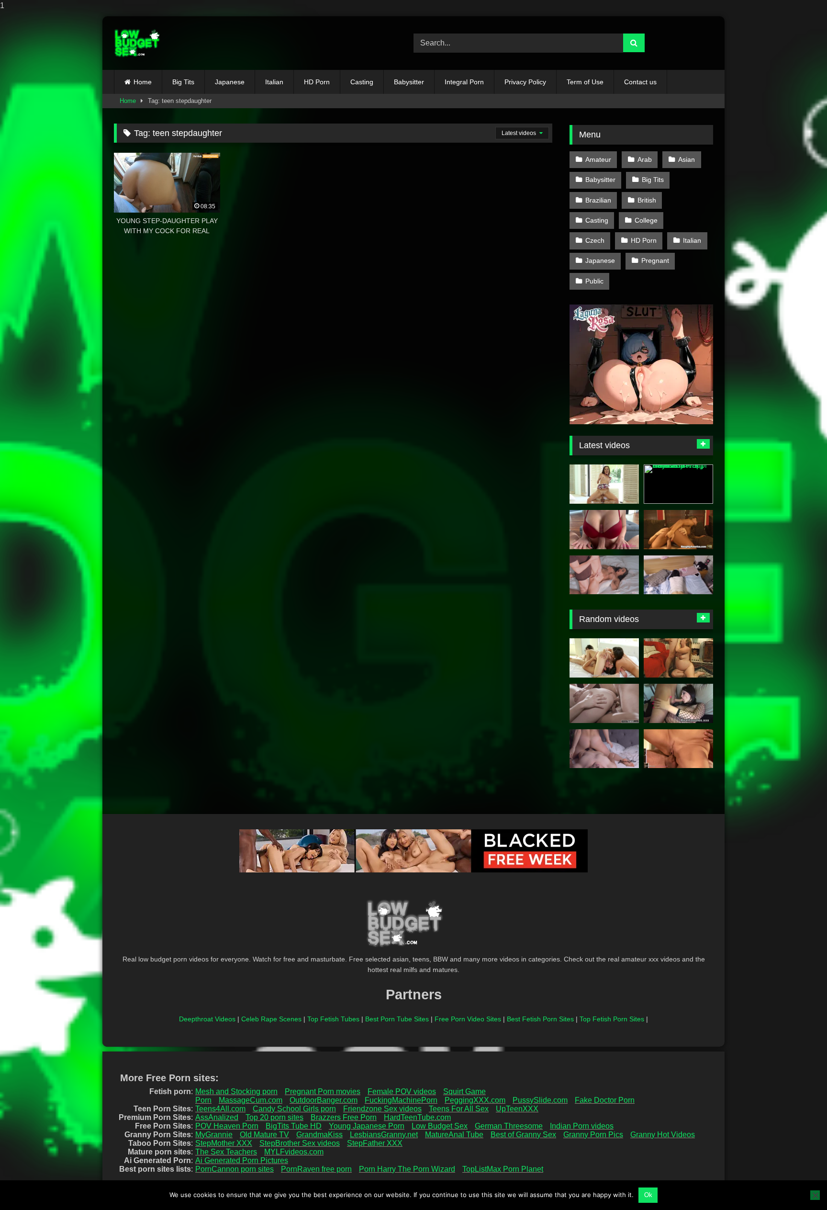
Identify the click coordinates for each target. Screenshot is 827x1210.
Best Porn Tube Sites (397, 1019)
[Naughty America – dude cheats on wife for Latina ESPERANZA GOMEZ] (678, 529)
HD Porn (317, 82)
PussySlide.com (540, 1100)
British (646, 200)
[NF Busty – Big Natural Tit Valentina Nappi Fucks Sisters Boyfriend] (678, 484)
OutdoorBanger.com (324, 1100)
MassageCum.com (250, 1100)
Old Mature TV (264, 1135)
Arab (644, 159)
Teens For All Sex (459, 1109)
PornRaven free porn (316, 1169)
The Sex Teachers (226, 1152)
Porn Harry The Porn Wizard (407, 1169)
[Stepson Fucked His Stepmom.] (604, 575)
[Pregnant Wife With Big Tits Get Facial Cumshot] (678, 658)
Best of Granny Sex (523, 1135)
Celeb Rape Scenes (271, 1019)
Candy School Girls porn (294, 1109)
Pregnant (655, 260)
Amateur (598, 159)
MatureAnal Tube (454, 1135)
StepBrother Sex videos (299, 1143)
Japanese (230, 82)
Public (594, 281)
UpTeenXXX (517, 1109)
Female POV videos (402, 1091)
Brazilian (598, 200)
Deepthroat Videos (207, 1019)
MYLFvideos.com (294, 1152)
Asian (686, 159)
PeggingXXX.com (475, 1100)
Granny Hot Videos (662, 1135)
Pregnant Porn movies (322, 1091)
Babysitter (409, 82)
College (646, 220)
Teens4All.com (220, 1109)
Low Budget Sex (440, 1126)
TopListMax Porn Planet (502, 1169)
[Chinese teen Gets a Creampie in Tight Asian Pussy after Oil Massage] (678, 575)
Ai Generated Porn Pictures (241, 1160)
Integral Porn (464, 82)
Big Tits (183, 82)
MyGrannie (214, 1135)
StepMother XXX (223, 1143)
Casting (361, 82)
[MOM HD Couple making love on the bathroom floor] (678, 749)
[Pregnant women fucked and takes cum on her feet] (678, 703)
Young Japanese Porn (366, 1126)
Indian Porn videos (582, 1126)
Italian (274, 82)
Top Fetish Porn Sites (612, 1019)
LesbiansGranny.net (384, 1135)
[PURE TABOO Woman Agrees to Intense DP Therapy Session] (604, 703)
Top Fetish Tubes (333, 1019)
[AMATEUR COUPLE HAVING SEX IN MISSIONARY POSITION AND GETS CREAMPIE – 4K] (604, 749)
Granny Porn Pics (593, 1135)
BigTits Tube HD (294, 1126)
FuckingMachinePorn (401, 1100)
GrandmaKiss (319, 1135)
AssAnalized (216, 1117)
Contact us (640, 82)
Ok (648, 1195)
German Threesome (509, 1126)
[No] (815, 1195)
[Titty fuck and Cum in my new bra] (604, 529)
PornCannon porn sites (234, 1169)
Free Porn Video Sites (468, 1019)
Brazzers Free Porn (344, 1117)
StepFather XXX (374, 1143)
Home (143, 82)
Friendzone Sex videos (382, 1109)
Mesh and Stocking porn (236, 1091)
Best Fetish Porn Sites (540, 1019)
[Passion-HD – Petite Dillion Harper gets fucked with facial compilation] (604, 484)
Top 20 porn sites (274, 1117)
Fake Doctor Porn (605, 1100)
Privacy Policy (525, 82)
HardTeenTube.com (417, 1117)
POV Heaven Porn (226, 1126)
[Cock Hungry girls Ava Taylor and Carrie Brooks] (604, 658)
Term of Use (585, 82)
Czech (594, 240)
